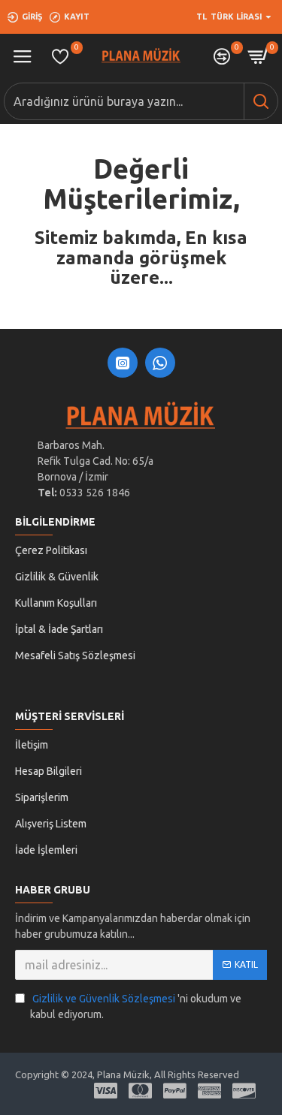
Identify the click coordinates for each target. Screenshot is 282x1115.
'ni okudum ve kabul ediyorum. (135, 1006)
